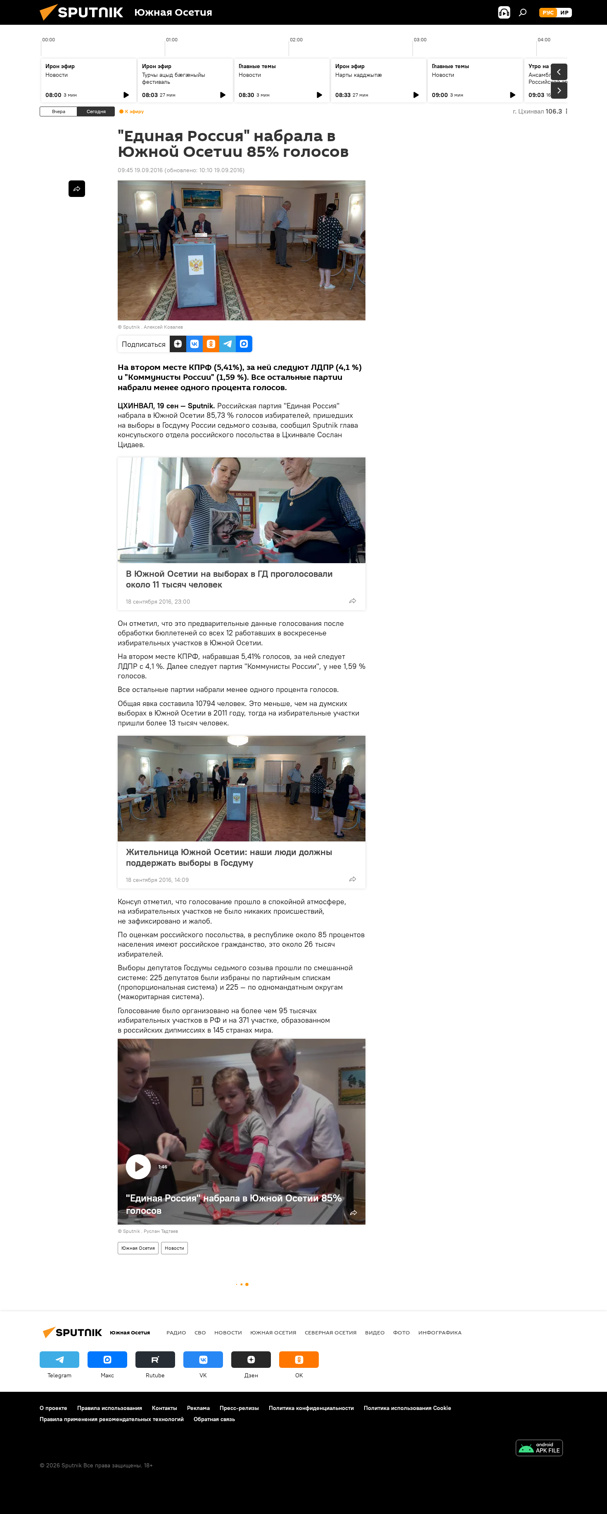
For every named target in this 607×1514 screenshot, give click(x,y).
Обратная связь (214, 1419)
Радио (176, 1332)
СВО (200, 1332)
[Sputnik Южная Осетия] (84, 22)
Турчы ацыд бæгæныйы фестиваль (173, 78)
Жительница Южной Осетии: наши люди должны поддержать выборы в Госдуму (229, 857)
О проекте (53, 1408)
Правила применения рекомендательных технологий (112, 1419)
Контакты (164, 1408)
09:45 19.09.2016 (140, 170)
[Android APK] (539, 1449)
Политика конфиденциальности (311, 1408)
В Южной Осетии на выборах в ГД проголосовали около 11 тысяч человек (229, 579)
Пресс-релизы (239, 1408)
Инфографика (440, 1332)
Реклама (198, 1408)
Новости (56, 74)
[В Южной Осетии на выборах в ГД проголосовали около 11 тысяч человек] (241, 510)
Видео (375, 1332)
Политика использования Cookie (407, 1408)
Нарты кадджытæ (358, 74)
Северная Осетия (331, 1332)
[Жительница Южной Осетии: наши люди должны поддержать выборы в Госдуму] (241, 788)
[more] (352, 600)
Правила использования (109, 1408)
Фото (401, 1332)
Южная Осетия (138, 1248)
